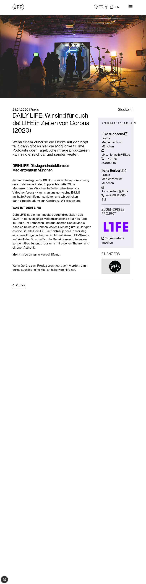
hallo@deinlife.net (29, 196)
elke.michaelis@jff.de (115, 154)
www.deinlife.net (49, 254)
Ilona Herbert (111, 171)
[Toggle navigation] (130, 7)
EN (117, 7)
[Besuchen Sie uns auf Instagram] (111, 6)
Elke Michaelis (112, 134)
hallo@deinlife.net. (63, 269)
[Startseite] (18, 7)
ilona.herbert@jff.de (114, 191)
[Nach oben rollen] (138, 576)
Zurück (20, 285)
